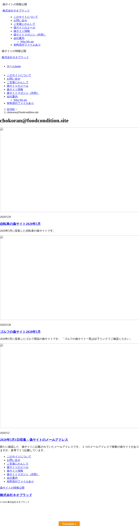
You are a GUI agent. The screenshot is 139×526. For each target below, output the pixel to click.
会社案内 (12, 96)
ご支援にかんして (17, 82)
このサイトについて (19, 75)
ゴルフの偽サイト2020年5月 (20, 331)
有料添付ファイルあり (20, 103)
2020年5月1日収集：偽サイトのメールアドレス (34, 439)
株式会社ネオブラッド (16, 10)
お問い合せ (13, 78)
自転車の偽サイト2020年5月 (20, 224)
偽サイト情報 (15, 89)
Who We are (20, 99)
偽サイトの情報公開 (12, 487)
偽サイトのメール (17, 85)
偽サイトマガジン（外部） (23, 93)
